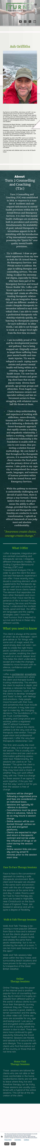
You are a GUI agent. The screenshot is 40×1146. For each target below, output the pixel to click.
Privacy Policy (8, 1139)
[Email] (34, 21)
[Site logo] (20, 7)
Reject (13, 1143)
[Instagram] (25, 21)
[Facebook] (20, 21)
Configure (26, 1139)
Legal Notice (18, 1139)
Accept (7, 1143)
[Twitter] (30, 21)
